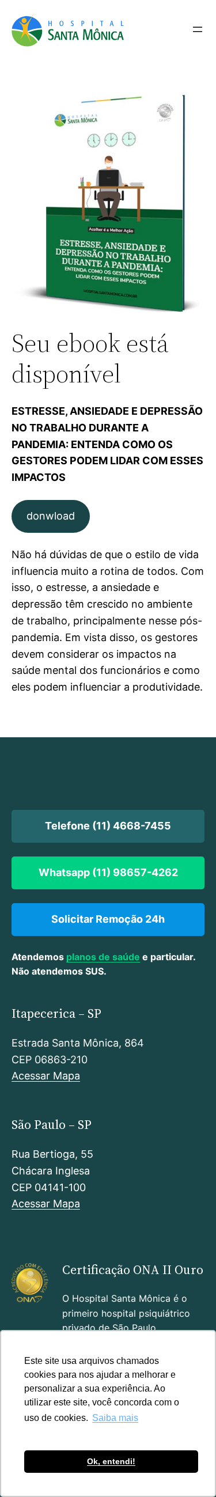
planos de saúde (103, 956)
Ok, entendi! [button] (111, 1461)
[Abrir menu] (197, 29)
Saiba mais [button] (115, 1418)
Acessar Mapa (46, 1076)
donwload (50, 516)
